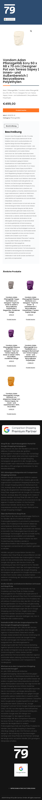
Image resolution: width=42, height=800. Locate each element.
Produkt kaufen (21, 110)
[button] (31, 31)
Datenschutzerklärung (26, 788)
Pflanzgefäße (12, 90)
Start (4, 90)
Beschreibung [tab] (11, 126)
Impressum (14, 788)
